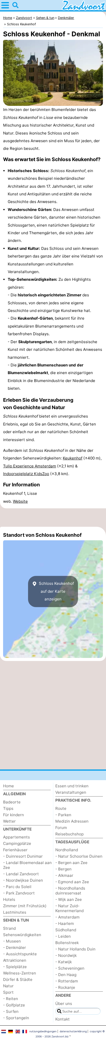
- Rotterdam (66, 981)
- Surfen (11, 1011)
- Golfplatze (14, 1005)
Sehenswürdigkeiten (22, 934)
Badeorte (12, 802)
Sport (8, 992)
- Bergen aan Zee (71, 862)
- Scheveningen (69, 968)
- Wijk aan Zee (68, 899)
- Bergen (63, 869)
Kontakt (62, 1019)
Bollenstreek (67, 942)
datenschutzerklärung (73, 1031)
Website (20, 501)
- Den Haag (65, 974)
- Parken (63, 814)
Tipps (8, 808)
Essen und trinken (72, 785)
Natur (8, 985)
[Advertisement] (53, 517)
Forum (61, 827)
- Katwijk (63, 961)
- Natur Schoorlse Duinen (78, 856)
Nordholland (66, 849)
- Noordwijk (66, 955)
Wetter (9, 821)
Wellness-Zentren (19, 973)
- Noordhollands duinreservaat (70, 890)
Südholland (65, 929)
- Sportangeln (16, 1017)
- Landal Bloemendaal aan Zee (27, 865)
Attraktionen (14, 960)
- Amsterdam (67, 917)
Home (8, 785)
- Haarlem (64, 923)
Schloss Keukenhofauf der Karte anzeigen (56, 591)
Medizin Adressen (72, 821)
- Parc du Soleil (17, 886)
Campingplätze (17, 843)
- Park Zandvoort (19, 893)
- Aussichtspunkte (20, 953)
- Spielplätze (15, 966)
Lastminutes (14, 912)
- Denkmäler (14, 947)
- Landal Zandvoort (21, 873)
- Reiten (10, 998)
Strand (9, 928)
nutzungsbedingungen (43, 1031)
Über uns (63, 1003)
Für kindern (13, 814)
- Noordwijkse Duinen (23, 880)
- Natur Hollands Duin (75, 949)
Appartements (16, 837)
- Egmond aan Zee (72, 881)
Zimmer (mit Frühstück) (25, 905)
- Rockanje (65, 987)
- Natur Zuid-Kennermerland (69, 908)
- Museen (12, 941)
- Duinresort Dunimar (23, 856)
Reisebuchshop (69, 834)
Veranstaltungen (70, 792)
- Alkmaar (64, 875)
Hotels (9, 899)
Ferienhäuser (15, 849)
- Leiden (63, 936)
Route (60, 808)
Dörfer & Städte (17, 979)
